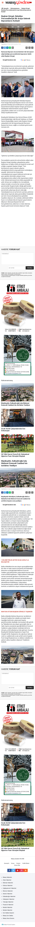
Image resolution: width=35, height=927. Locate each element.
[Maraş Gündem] (17, 2)
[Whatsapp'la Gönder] (10, 48)
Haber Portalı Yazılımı (9, 924)
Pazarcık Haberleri (8, 904)
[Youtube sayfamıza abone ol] (17, 870)
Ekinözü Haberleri (8, 891)
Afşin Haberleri (7, 880)
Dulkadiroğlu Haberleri (9, 896)
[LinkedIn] (7, 48)
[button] (27, 48)
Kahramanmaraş (15, 8)
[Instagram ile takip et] (22, 870)
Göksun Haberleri (7, 885)
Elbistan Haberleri (8, 883)
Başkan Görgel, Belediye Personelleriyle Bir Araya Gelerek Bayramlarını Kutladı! (16, 10)
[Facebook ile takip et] (9, 870)
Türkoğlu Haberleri (8, 902)
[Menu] (2, 2)
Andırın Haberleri (7, 893)
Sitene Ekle (17, 865)
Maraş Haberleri (7, 877)
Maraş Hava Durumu (8, 918)
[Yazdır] (13, 48)
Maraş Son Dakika (8, 915)
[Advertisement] (17, 226)
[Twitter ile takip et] (13, 870)
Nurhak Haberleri (7, 907)
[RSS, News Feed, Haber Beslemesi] (26, 870)
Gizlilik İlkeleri (25, 863)
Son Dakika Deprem (8, 913)
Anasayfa (5, 8)
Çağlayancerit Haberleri (9, 888)
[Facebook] (2, 48)
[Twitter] (5, 48)
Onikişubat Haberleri (8, 899)
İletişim (18, 863)
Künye (12, 863)
